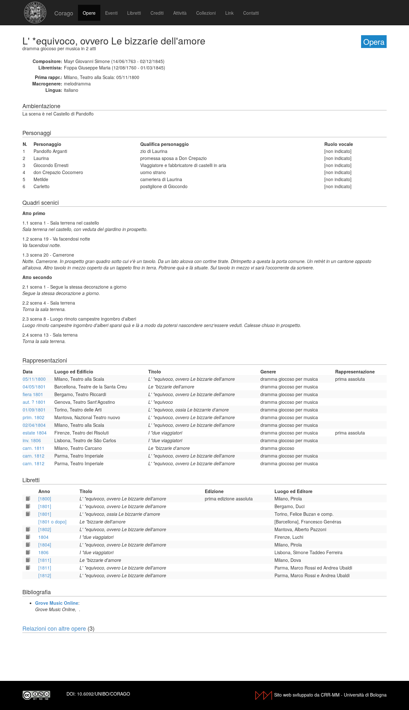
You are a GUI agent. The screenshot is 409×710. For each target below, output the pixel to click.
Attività (180, 13)
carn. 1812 (33, 455)
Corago (63, 13)
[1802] (44, 529)
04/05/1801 (34, 386)
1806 (43, 552)
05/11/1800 (34, 379)
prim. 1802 (33, 417)
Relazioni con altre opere (54, 628)
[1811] (44, 560)
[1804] (44, 544)
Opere (89, 13)
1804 (43, 537)
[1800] (44, 498)
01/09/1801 (34, 409)
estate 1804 (35, 432)
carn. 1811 (33, 448)
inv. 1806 (32, 440)
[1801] (44, 506)
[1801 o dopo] (52, 521)
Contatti (251, 13)
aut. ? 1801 (34, 402)
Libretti (134, 13)
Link (229, 13)
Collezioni (206, 13)
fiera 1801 (33, 394)
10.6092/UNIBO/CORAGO (103, 693)
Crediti (157, 13)
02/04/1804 (34, 425)
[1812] (44, 575)
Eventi (111, 13)
